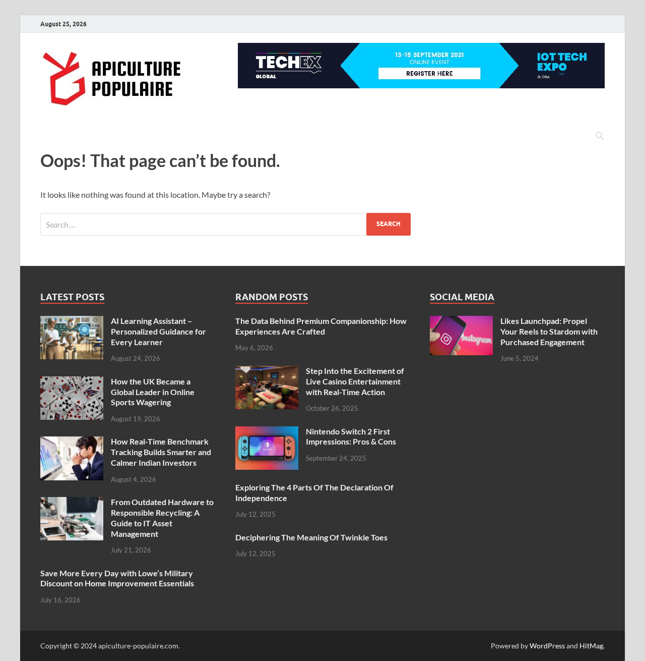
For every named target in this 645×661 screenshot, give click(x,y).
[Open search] (599, 136)
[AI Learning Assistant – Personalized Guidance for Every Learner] (71, 321)
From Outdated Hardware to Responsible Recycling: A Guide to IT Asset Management (162, 517)
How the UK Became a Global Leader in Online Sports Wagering (153, 391)
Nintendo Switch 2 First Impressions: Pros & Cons (351, 436)
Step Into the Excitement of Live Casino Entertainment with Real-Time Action (355, 381)
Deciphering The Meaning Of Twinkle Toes (311, 537)
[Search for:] (225, 224)
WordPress (547, 645)
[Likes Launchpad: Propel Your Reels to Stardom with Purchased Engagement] (461, 321)
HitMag (591, 645)
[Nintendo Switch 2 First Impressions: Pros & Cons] (266, 432)
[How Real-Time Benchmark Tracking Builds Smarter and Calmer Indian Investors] (71, 442)
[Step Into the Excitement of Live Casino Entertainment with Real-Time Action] (266, 371)
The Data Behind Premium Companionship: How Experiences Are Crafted (321, 326)
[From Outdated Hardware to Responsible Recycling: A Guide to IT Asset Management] (71, 503)
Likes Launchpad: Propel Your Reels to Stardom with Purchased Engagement (549, 331)
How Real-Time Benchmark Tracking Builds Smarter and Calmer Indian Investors (161, 451)
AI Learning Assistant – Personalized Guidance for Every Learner (158, 331)
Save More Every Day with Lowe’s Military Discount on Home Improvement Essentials (117, 578)
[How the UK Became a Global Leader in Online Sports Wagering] (71, 382)
